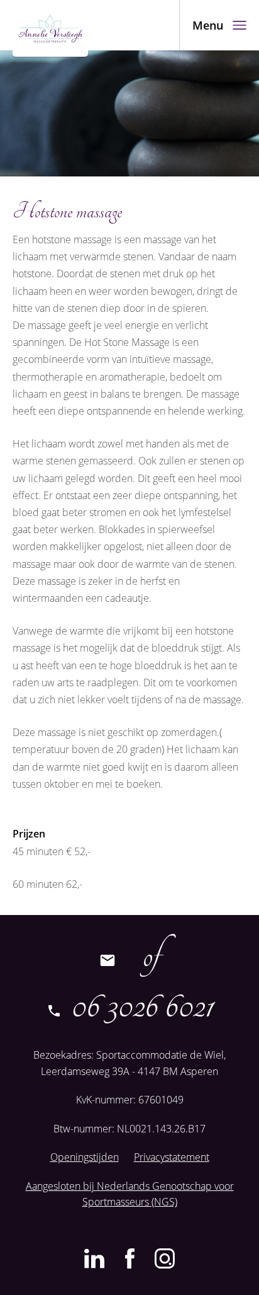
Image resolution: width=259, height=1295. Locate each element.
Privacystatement (171, 1157)
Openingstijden (84, 1157)
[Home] (50, 28)
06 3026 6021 (138, 1006)
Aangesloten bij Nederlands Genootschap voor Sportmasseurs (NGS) (130, 1194)
